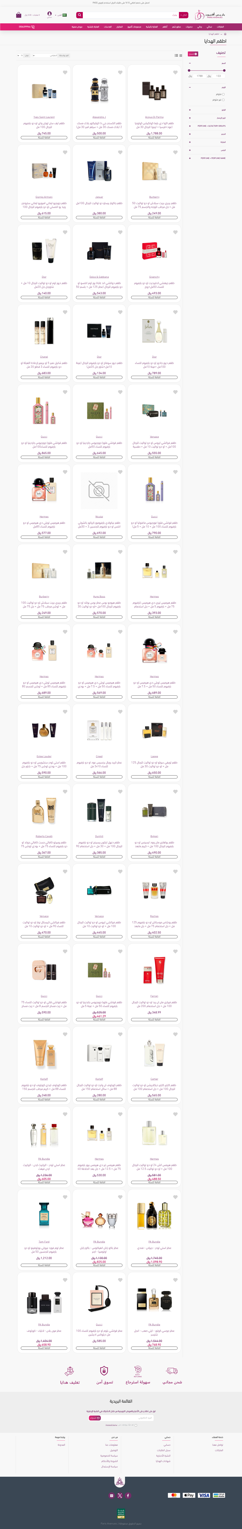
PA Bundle (44, 1159)
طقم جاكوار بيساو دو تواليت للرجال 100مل (99, 203)
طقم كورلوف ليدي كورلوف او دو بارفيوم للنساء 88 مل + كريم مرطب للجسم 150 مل (44, 1088)
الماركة (223, 142)
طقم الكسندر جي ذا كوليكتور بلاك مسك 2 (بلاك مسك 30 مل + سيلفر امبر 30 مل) (99, 125)
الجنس (223, 150)
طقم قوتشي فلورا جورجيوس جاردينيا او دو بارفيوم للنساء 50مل (99, 445)
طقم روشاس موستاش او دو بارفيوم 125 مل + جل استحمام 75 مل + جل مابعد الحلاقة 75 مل (154, 925)
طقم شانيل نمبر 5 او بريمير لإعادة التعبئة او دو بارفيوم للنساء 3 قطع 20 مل (44, 365)
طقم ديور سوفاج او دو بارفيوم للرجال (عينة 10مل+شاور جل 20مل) (99, 365)
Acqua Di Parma (154, 117)
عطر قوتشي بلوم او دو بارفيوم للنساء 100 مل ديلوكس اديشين (99, 1333)
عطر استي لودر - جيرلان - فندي (154, 1248)
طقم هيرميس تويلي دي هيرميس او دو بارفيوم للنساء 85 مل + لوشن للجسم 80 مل (44, 685)
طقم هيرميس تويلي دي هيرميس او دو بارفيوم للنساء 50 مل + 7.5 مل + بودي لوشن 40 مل (99, 685)
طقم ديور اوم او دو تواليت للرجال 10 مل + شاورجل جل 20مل (44, 285)
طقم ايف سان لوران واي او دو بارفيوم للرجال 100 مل (44, 125)
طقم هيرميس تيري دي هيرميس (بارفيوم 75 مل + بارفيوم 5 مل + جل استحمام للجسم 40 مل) (154, 605)
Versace (154, 437)
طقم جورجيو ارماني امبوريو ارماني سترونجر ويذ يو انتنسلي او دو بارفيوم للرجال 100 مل (44, 206)
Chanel (44, 357)
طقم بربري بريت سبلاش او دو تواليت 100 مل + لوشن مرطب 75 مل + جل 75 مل (44, 604)
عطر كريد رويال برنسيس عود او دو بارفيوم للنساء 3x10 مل (99, 764)
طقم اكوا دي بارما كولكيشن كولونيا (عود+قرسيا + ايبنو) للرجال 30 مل (154, 125)
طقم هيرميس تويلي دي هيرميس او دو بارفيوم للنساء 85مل (44, 525)
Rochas (154, 916)
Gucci (99, 437)
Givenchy (154, 277)
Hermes (44, 516)
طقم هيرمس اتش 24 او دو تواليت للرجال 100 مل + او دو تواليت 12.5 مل (154, 1167)
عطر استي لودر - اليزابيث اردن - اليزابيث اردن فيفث (44, 1167)
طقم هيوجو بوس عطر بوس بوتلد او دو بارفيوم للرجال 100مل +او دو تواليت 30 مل (99, 605)
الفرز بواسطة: (63, 56)
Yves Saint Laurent (44, 117)
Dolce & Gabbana (99, 277)
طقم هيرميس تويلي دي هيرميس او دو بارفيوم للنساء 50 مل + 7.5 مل (154, 684)
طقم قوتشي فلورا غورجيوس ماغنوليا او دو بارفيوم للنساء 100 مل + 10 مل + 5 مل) (154, 525)
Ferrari (154, 996)
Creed (99, 756)
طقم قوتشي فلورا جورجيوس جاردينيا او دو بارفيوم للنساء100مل (44, 445)
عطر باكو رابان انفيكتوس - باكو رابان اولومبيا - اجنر (99, 1250)
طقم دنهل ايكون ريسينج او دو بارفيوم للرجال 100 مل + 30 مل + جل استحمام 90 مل (99, 845)
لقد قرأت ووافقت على (120, 1425)
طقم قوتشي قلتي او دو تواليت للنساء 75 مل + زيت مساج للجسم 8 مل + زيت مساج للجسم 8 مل (44, 1005)
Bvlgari (154, 836)
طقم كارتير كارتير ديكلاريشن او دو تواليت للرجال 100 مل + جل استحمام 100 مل (154, 1087)
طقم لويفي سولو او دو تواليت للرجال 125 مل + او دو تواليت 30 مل (154, 764)
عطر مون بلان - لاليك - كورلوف (44, 1331)
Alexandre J (99, 117)
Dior (44, 277)
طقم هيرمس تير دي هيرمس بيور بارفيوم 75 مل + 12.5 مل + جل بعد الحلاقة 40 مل (99, 1168)
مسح (191, 54)
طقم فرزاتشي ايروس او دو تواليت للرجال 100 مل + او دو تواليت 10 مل (99, 924)
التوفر (224, 87)
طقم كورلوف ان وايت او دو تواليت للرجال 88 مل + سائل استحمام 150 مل (99, 1087)
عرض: (27, 56)
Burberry (154, 197)
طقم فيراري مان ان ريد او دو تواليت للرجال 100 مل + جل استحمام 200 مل (154, 1004)
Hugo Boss (99, 596)
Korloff (99, 1079)
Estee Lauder (44, 756)
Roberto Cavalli (44, 836)
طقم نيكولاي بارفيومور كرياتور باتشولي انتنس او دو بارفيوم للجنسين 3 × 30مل (99, 525)
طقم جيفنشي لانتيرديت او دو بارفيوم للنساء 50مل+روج (154, 285)
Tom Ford (44, 1242)
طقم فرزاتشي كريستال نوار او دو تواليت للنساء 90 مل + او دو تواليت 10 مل (44, 924)
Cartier (154, 1079)
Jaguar (99, 197)
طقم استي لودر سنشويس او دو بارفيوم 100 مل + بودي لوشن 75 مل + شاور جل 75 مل (44, 765)
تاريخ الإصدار (221, 118)
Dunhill (99, 836)
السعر (224, 63)
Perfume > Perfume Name (213, 158)
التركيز (224, 110)
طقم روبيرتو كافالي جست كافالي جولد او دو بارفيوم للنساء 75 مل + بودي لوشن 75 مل (44, 845)
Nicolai (99, 516)
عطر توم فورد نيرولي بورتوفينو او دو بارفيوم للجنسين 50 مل (44, 1250)
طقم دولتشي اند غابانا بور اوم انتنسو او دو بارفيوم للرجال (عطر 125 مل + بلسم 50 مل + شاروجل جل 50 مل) (99, 286)
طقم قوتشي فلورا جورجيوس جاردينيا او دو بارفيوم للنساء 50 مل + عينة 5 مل (99, 1004)
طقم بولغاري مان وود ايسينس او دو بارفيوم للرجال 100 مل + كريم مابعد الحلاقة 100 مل (154, 845)
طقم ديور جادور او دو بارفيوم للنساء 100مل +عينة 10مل (154, 365)
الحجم (223, 134)
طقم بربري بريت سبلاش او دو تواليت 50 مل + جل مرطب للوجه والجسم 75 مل (154, 205)
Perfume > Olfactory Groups (212, 126)
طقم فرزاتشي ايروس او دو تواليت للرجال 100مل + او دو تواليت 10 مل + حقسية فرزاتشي (154, 446)
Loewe (154, 756)
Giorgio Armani (44, 197)
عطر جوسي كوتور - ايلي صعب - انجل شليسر (154, 1333)
